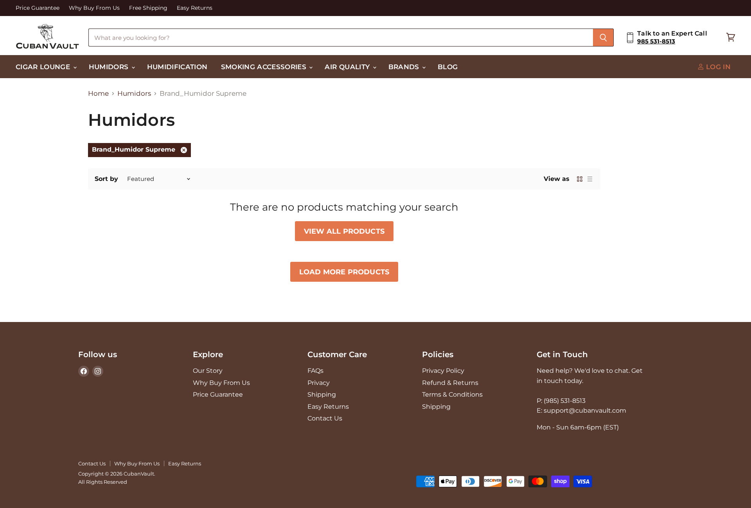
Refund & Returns (450, 382)
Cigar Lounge (44, 67)
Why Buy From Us (94, 8)
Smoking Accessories (265, 67)
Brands (404, 67)
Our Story (208, 370)
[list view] (590, 179)
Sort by (106, 178)
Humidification (177, 67)
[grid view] (580, 179)
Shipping (321, 394)
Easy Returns (194, 8)
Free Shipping (148, 8)
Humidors (110, 67)
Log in (717, 67)
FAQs (315, 370)
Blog (448, 67)
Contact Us (324, 418)
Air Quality (348, 67)
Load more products (344, 271)
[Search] (603, 38)
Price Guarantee (37, 8)
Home (98, 93)
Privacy (318, 382)
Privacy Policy (443, 370)
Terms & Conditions (452, 394)
